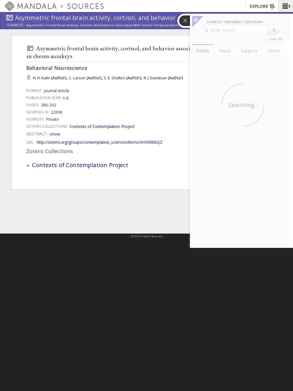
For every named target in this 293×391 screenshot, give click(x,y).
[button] (285, 6)
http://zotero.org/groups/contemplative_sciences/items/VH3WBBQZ (100, 142)
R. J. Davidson (155, 77)
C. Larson (77, 77)
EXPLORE (259, 6)
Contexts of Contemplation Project (102, 126)
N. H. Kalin (41, 77)
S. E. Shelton (114, 77)
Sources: (16, 25)
